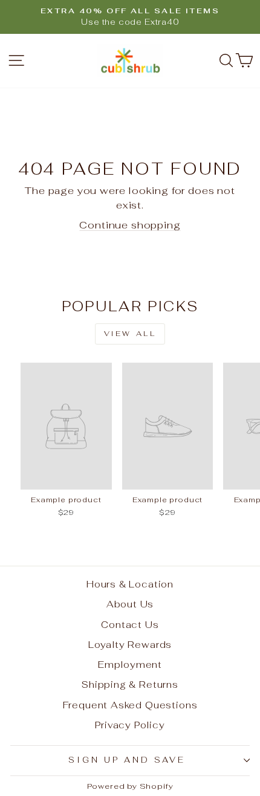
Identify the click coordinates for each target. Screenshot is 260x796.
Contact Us (129, 624)
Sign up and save (127, 760)
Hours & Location (130, 584)
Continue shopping (129, 224)
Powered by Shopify (130, 786)
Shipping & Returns (130, 684)
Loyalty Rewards (130, 644)
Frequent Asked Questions (130, 705)
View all (130, 333)
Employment (130, 664)
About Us (130, 604)
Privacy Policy (130, 725)
